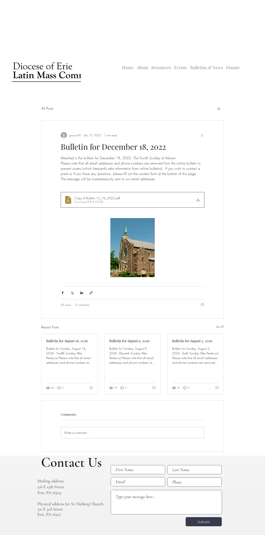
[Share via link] (91, 293)
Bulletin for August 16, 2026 (67, 340)
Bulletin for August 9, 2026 (129, 340)
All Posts (47, 108)
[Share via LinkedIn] (81, 293)
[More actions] (202, 135)
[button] (219, 108)
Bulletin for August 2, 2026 (192, 340)
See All (220, 326)
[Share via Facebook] (62, 293)
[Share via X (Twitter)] (72, 293)
